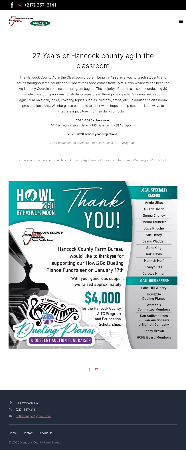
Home (13, 433)
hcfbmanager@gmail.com (33, 416)
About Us (45, 433)
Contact (28, 433)
